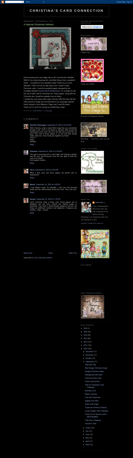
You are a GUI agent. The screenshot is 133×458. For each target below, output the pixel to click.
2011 (86, 345)
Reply (32, 145)
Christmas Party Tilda (93, 378)
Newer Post (28, 253)
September (90, 362)
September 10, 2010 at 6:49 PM (48, 184)
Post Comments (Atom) (43, 258)
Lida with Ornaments (92, 397)
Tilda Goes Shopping (93, 420)
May (87, 438)
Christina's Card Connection (67, 11)
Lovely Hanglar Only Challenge (96, 411)
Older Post (73, 253)
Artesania (33, 151)
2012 (86, 342)
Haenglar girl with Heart (93, 375)
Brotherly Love (90, 391)
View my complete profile (92, 223)
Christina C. (100, 202)
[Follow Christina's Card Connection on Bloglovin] (92, 28)
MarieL (32, 184)
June (88, 434)
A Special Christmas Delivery (96, 407)
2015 (86, 332)
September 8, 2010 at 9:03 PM (46, 170)
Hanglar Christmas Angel (94, 371)
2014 (86, 335)
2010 (86, 349)
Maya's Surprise (91, 394)
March (88, 445)
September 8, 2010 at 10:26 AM (59, 125)
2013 (86, 338)
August (88, 428)
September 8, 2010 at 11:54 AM (50, 151)
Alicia (32, 170)
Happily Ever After (92, 401)
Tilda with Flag (90, 365)
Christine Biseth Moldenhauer (49, 91)
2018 (86, 328)
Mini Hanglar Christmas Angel (96, 368)
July (87, 431)
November (90, 355)
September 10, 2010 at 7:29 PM (48, 199)
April (87, 441)
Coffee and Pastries (92, 381)
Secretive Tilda (90, 424)
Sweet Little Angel (91, 404)
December (90, 352)
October (89, 358)
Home (50, 253)
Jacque (33, 199)
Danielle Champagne (38, 125)
